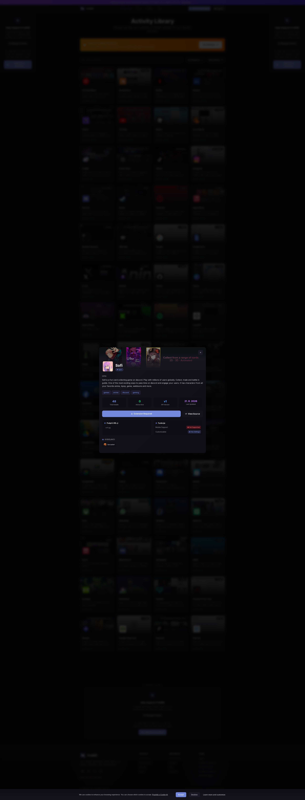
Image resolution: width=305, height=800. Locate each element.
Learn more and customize (214, 795)
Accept (181, 795)
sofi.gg (108, 427)
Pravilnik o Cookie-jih (160, 795)
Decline (194, 795)
